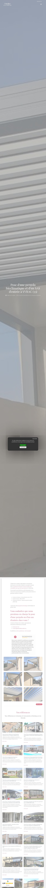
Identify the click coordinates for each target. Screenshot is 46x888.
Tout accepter (23, 445)
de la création (7, 4)
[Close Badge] (14, 879)
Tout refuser (34, 438)
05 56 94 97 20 (39, 1)
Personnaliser (23, 447)
